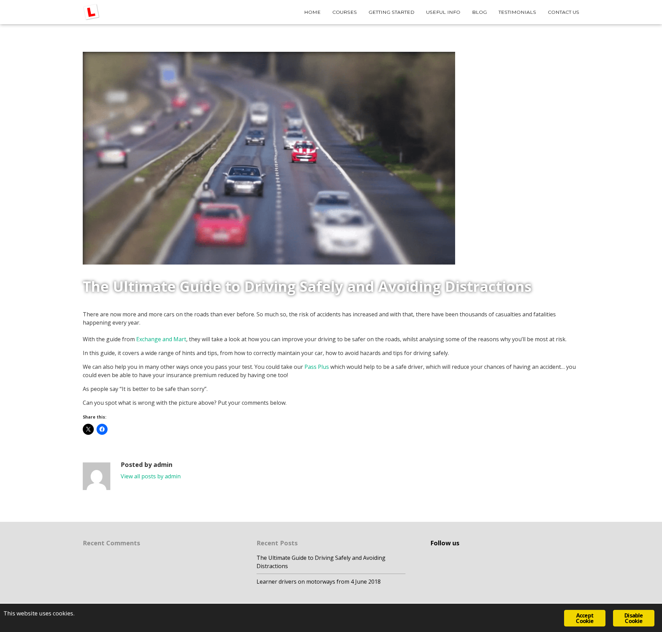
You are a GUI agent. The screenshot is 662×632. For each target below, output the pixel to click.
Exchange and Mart (161, 339)
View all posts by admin (151, 476)
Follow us (444, 543)
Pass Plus (316, 367)
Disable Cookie (633, 618)
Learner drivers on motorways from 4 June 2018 (319, 581)
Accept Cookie (584, 618)
